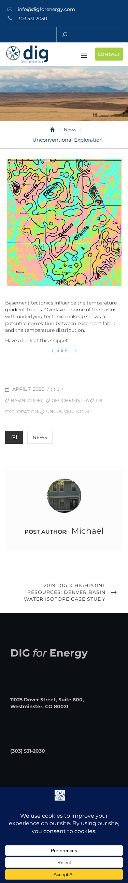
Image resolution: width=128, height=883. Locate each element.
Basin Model (27, 400)
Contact (109, 54)
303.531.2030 (32, 18)
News (40, 437)
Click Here (64, 351)
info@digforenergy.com (46, 9)
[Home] (53, 129)
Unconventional (68, 411)
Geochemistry (70, 400)
